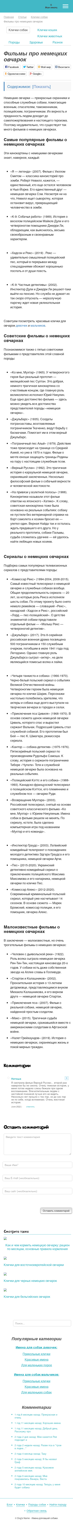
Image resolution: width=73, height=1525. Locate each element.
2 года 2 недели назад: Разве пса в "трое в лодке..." (38, 1446)
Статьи (22, 17)
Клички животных (49, 36)
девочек (21, 325)
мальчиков (38, 325)
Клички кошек (47, 30)
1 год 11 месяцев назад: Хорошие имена (38, 1423)
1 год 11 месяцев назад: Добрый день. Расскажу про (36, 1430)
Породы (14, 42)
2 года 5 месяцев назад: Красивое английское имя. (34, 1469)
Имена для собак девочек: (36, 1347)
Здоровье (36, 42)
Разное (58, 42)
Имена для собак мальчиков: (36, 1374)
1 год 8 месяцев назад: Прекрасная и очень (36, 1416)
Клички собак (39, 17)
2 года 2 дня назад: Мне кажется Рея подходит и (36, 1438)
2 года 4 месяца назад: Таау (30, 1453)
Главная (9, 17)
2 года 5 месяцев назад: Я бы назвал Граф (36, 1460)
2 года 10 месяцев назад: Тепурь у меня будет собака (37, 1486)
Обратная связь (37, 1510)
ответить (30, 1106)
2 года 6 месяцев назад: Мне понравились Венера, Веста (31, 1477)
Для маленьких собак (36, 1392)
